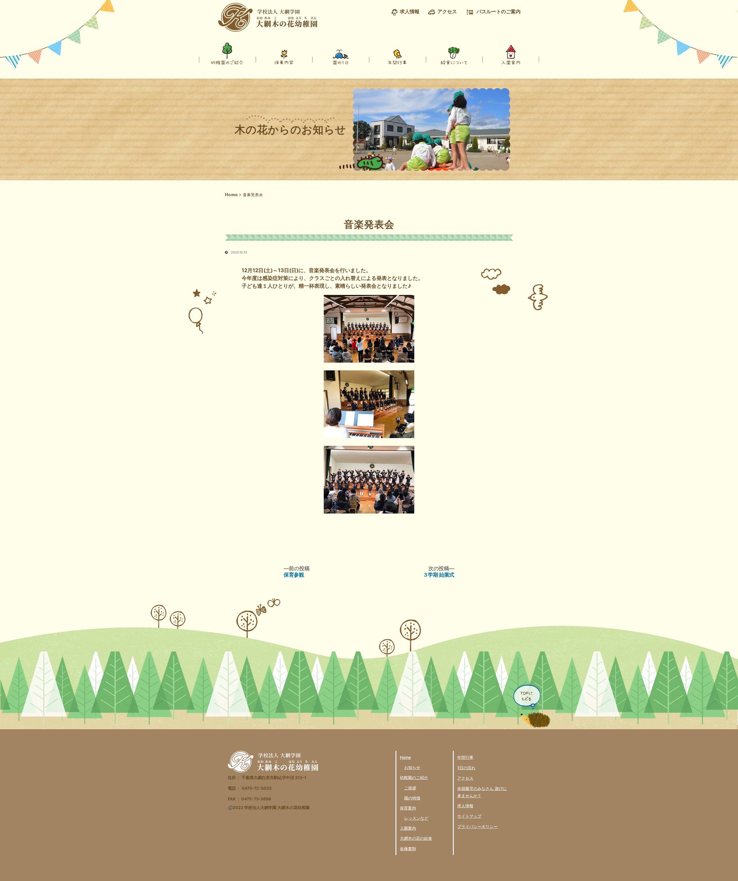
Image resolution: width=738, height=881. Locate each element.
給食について (454, 62)
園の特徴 (412, 797)
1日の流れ (466, 767)
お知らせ (412, 767)
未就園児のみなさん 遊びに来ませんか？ (482, 792)
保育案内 (408, 808)
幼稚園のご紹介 (227, 62)
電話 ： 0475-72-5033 (250, 788)
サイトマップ (469, 816)
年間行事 (397, 62)
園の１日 (340, 62)
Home (231, 195)
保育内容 (284, 62)
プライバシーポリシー (477, 826)
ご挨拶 (410, 787)
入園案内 (511, 62)
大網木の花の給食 (416, 838)
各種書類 (408, 848)
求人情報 (465, 805)
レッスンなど (416, 818)
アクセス (465, 778)
